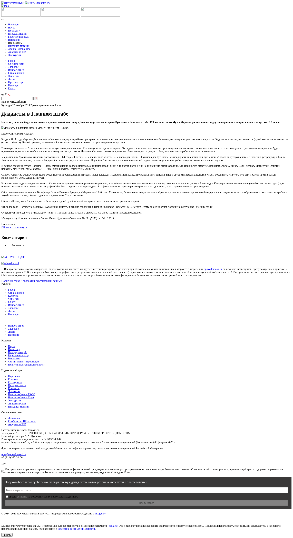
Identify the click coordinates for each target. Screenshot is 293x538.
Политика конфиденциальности (26, 364)
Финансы (13, 76)
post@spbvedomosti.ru (13, 454)
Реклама (13, 379)
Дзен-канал (14, 418)
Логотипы (14, 391)
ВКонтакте (8, 227)
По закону (14, 30)
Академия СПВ (17, 51)
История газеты (17, 385)
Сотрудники (15, 382)
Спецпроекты (16, 63)
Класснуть (21, 227)
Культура (13, 85)
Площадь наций (17, 33)
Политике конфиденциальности (76, 528)
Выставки (14, 39)
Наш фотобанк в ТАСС (21, 394)
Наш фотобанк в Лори (21, 397)
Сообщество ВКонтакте (22, 421)
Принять (7, 535)
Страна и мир (16, 73)
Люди (11, 79)
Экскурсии (14, 55)
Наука (11, 27)
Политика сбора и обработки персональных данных (31, 280)
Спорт (11, 88)
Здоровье (13, 66)
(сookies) (113, 525)
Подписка (14, 376)
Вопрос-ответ (16, 69)
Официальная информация (23, 361)
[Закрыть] (2, 470)
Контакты (13, 388)
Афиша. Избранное (19, 48)
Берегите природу (18, 36)
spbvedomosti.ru (213, 269)
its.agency (100, 513)
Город (11, 60)
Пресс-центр (15, 82)
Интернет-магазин (19, 45)
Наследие (13, 24)
